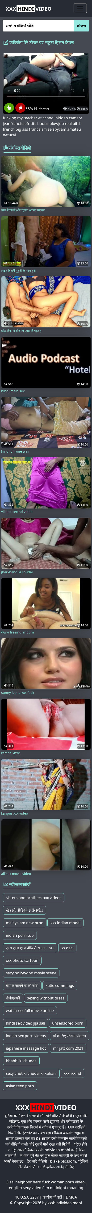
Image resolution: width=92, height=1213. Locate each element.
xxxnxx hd (72, 1073)
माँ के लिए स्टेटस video (69, 1035)
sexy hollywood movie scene (31, 973)
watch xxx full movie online (30, 1010)
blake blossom (63, 1161)
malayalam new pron (24, 922)
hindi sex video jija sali (25, 1023)
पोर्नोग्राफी (13, 998)
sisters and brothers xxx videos (33, 897)
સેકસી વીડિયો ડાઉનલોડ (24, 910)
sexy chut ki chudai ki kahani (31, 1073)
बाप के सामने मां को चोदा (22, 985)
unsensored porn (67, 1023)
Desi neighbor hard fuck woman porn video (46, 1182)
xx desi (67, 947)
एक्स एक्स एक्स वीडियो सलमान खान (30, 947)
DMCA (71, 1197)
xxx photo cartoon (22, 960)
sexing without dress (45, 998)
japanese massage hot (26, 1048)
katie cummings (60, 985)
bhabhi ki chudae (21, 1060)
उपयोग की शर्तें (52, 1197)
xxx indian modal (65, 922)
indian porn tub (20, 935)
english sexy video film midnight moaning (46, 1187)
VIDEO (29, 8)
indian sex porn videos (26, 1035)
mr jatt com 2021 (68, 1048)
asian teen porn (20, 1085)
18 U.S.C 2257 (27, 1197)
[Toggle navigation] (80, 8)
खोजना (81, 25)
